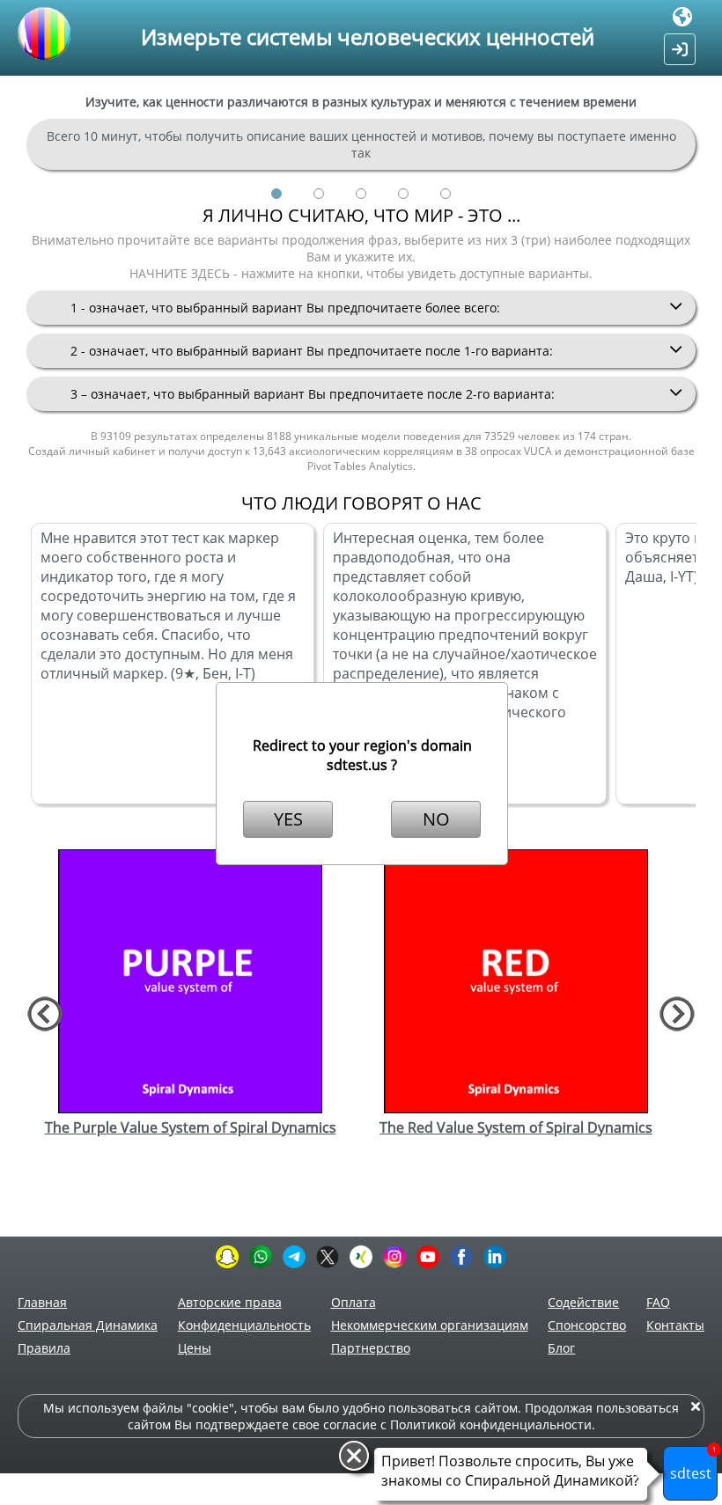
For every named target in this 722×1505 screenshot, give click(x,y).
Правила (44, 1348)
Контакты (675, 1325)
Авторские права (230, 1302)
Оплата (353, 1302)
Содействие (583, 1302)
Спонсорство (587, 1325)
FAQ (658, 1302)
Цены (194, 1348)
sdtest (693, 1464)
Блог (561, 1348)
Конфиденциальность (244, 1325)
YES (288, 819)
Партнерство (370, 1348)
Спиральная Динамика (88, 1325)
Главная (42, 1302)
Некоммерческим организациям (429, 1325)
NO (436, 819)
